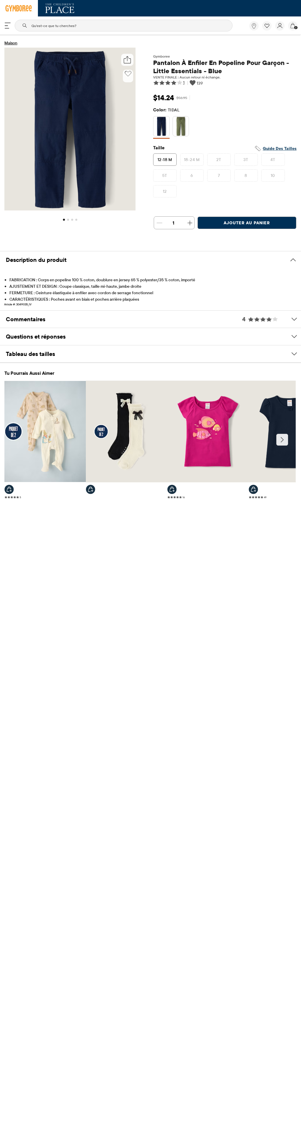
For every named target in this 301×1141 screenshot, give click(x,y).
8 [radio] (246, 175)
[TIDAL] (161, 127)
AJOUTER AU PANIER (247, 222)
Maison (10, 43)
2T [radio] (218, 159)
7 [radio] (219, 175)
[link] (254, 26)
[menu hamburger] (8, 26)
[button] (267, 26)
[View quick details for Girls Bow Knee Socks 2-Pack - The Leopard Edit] (90, 489)
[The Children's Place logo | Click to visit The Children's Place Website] (60, 8)
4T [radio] (272, 159)
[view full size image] (70, 209)
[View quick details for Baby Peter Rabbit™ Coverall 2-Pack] (9, 489)
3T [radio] (245, 159)
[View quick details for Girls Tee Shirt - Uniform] (253, 489)
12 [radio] (165, 191)
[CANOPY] (181, 127)
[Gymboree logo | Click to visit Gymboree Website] (19, 8)
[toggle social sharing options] (127, 60)
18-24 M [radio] (192, 159)
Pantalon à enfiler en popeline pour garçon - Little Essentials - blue (221, 66)
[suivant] (282, 440)
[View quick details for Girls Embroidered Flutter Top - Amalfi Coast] (172, 489)
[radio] (161, 126)
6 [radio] (191, 175)
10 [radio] (273, 175)
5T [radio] (164, 175)
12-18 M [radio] (165, 159)
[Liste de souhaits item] (268, 29)
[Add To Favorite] (128, 74)
